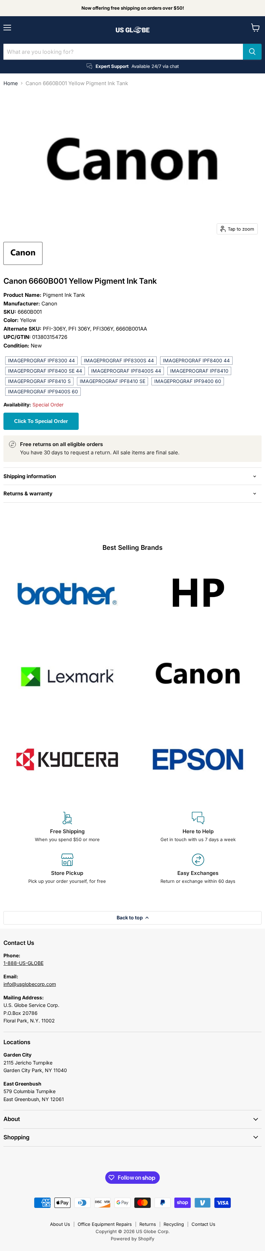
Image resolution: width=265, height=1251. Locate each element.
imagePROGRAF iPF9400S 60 (43, 391)
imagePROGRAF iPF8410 (199, 371)
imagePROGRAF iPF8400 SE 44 (45, 371)
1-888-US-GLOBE (23, 963)
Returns (147, 1224)
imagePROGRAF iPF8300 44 (41, 360)
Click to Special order (41, 421)
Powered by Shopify (132, 1238)
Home (10, 83)
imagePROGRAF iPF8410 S (39, 381)
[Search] (252, 52)
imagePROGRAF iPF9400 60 (187, 381)
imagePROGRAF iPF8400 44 (196, 360)
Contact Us (203, 1224)
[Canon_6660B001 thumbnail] (23, 253)
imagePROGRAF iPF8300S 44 (119, 360)
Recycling (174, 1224)
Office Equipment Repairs (105, 1224)
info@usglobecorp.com (29, 984)
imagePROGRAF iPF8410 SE (112, 381)
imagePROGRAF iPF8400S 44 (126, 371)
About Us (60, 1224)
